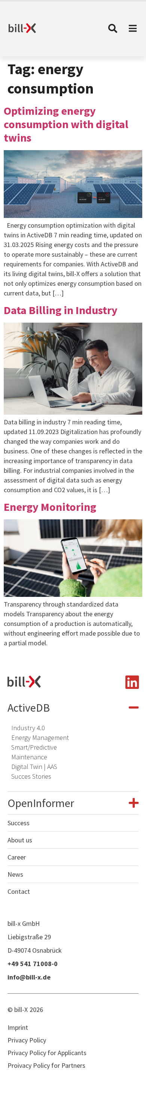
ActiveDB (28, 707)
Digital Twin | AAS (34, 766)
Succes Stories (31, 776)
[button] (73, 707)
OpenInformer (40, 803)
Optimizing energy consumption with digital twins (66, 124)
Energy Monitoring (50, 507)
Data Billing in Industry (61, 310)
